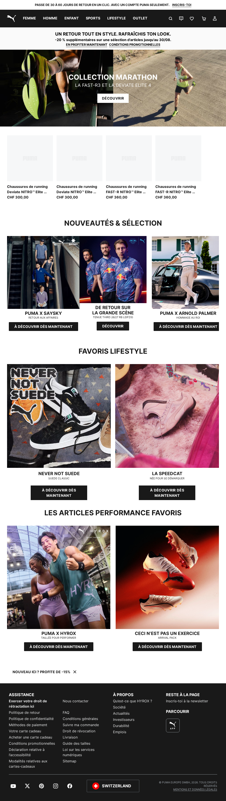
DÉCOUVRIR (113, 98)
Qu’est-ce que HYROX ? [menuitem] (132, 701)
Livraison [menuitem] (70, 737)
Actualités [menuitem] (121, 713)
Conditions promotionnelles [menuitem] (32, 743)
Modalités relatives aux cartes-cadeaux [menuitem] (28, 764)
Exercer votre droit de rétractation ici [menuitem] (28, 703)
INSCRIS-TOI (181, 5)
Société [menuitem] (119, 707)
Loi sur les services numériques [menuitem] (78, 752)
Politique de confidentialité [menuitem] (31, 718)
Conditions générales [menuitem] (80, 718)
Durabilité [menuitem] (121, 726)
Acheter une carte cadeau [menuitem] (30, 737)
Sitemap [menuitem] (69, 761)
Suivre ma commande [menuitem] (81, 725)
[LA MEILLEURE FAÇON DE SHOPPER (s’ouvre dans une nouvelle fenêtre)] (173, 725)
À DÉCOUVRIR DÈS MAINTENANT (59, 493)
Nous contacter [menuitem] (76, 701)
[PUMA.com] (10, 18)
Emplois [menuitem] (119, 732)
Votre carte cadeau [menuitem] (25, 731)
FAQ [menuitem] (66, 712)
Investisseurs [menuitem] (123, 719)
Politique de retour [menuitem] (24, 712)
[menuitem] (29, 18)
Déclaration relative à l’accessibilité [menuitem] (27, 752)
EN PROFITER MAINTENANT (86, 44)
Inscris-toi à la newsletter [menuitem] (187, 701)
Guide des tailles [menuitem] (76, 743)
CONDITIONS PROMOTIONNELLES (134, 44)
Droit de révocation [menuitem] (79, 731)
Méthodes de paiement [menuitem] (28, 725)
